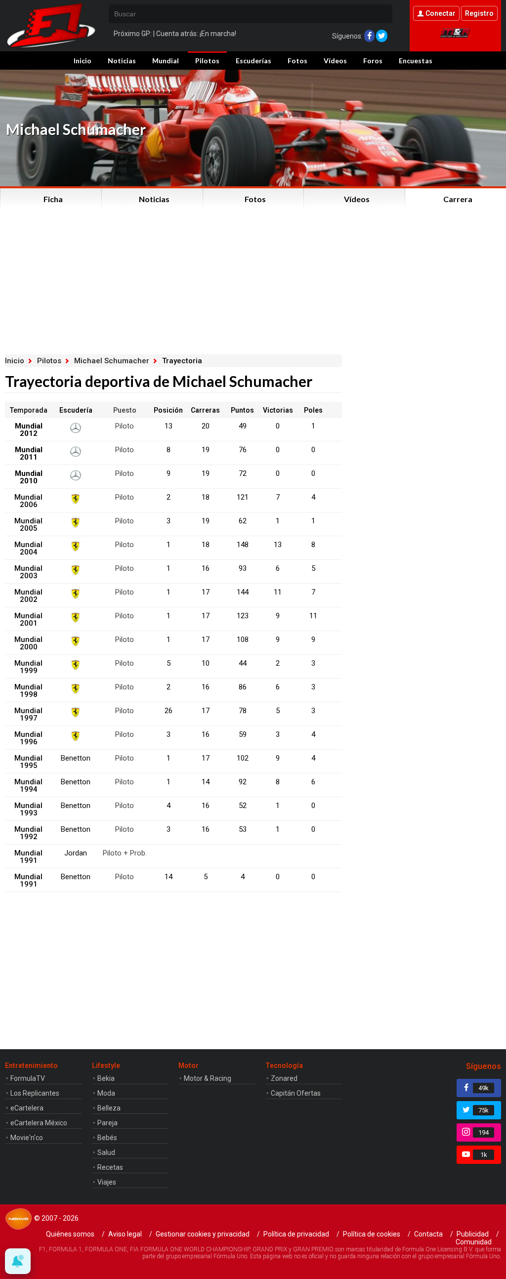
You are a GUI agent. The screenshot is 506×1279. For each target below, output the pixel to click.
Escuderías (253, 60)
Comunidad (474, 1242)
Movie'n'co (26, 1138)
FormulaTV (27, 1078)
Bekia (106, 1078)
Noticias (122, 60)
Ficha (53, 199)
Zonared (284, 1078)
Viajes (106, 1182)
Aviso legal (125, 1234)
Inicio (82, 60)
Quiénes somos (70, 1234)
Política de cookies (371, 1234)
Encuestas (415, 60)
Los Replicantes (34, 1093)
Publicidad (473, 1234)
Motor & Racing (207, 1078)
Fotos (297, 60)
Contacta (428, 1234)
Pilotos (207, 60)
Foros (372, 60)
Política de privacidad (296, 1234)
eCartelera (26, 1108)
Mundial (165, 60)
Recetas (110, 1167)
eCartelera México (38, 1123)
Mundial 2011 (28, 453)
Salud (106, 1152)
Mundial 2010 (28, 477)
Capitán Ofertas (296, 1093)
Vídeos (335, 60)
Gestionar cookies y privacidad (203, 1234)
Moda (106, 1093)
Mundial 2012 (28, 430)
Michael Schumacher (111, 360)
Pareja (107, 1123)
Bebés (107, 1138)
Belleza (109, 1108)
